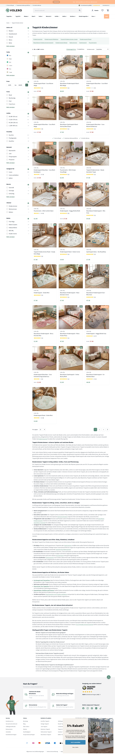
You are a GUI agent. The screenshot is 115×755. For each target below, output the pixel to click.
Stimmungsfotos (71, 49)
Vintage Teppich (45, 724)
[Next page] (107, 429)
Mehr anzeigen (10, 46)
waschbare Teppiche (39, 522)
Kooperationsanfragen (29, 734)
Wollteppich (61, 721)
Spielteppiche (50, 557)
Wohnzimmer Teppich (46, 732)
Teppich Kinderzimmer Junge (69, 39)
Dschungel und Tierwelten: (42, 580)
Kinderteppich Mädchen (51, 39)
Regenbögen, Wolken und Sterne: (44, 590)
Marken (25, 729)
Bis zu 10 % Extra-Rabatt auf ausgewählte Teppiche (29, 2)
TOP (109, 677)
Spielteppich (83, 42)
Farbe (40, 16)
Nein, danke (75, 747)
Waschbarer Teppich (46, 734)
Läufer (64, 16)
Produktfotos (80, 49)
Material (48, 16)
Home (7, 23)
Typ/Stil (17, 16)
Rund (33, 16)
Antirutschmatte (62, 516)
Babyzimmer (73, 42)
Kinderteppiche (83, 16)
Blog (24, 724)
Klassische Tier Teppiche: (41, 586)
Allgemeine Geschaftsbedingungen (35, 751)
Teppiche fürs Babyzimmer (63, 549)
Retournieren (9, 729)
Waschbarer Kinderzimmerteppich (43, 42)
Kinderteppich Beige (61, 42)
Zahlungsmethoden (11, 726)
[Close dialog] (111, 720)
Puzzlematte (93, 42)
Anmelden (8, 732)
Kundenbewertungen (11, 734)
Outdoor (72, 16)
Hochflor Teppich (45, 721)
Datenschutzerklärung (52, 751)
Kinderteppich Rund (85, 39)
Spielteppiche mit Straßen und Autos (56, 594)
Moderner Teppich (45, 729)
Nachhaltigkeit (26, 732)
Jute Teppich (44, 726)
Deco (93, 16)
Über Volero (26, 726)
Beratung (25, 721)
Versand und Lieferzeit (11, 724)
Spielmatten (67, 545)
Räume (26, 16)
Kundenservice (106, 5)
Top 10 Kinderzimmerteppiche (84, 624)
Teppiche (9, 16)
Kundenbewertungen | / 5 (91, 694)
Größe (56, 16)
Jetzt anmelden (75, 742)
